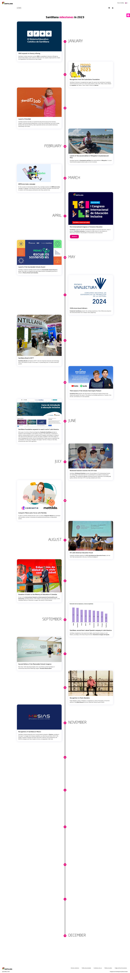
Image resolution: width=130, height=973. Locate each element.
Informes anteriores (75, 968)
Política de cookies (108, 968)
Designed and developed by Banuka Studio (119, 971)
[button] (128, 15)
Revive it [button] (74, 236)
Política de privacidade (86, 968)
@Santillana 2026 (6, 971)
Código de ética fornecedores (121, 968)
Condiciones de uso (98, 968)
